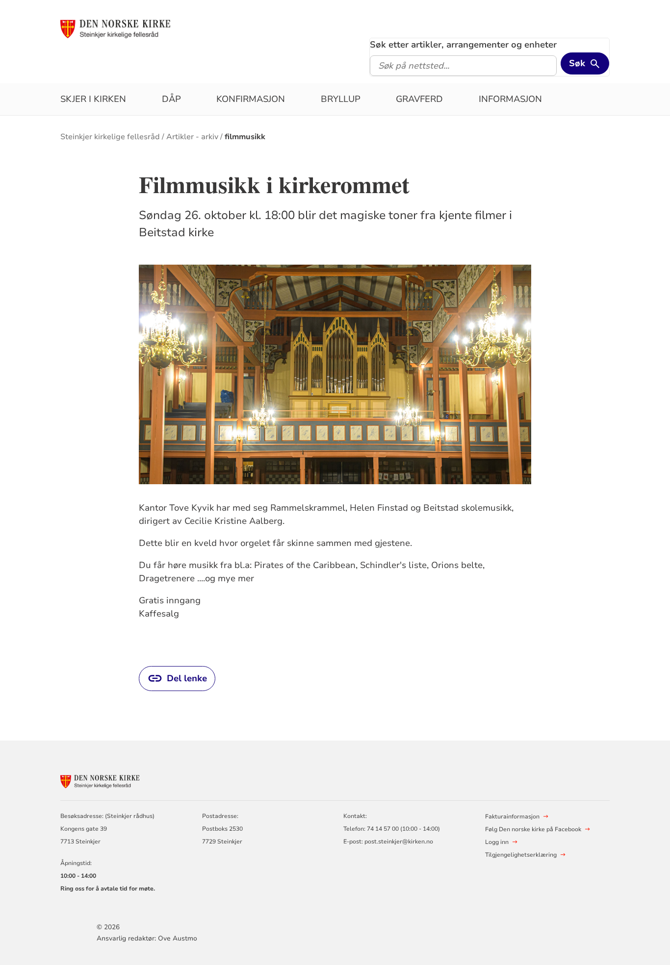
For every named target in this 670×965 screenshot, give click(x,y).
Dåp (171, 99)
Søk (577, 63)
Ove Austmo (177, 938)
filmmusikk (245, 136)
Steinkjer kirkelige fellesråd (110, 136)
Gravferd (419, 99)
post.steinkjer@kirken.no (398, 841)
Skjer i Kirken (93, 99)
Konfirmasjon (250, 99)
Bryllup (341, 99)
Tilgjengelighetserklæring (521, 855)
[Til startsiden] (135, 28)
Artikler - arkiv (192, 136)
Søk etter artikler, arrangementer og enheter (463, 44)
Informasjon (510, 99)
